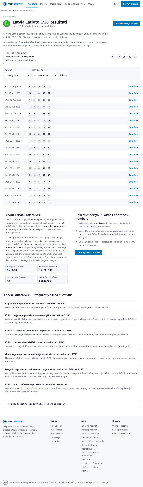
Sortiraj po (37, 70)
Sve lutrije (54, 441)
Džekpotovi (56, 4)
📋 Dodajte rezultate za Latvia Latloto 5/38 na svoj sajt (36, 403)
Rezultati (32, 4)
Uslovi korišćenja (120, 425)
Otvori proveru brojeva (89, 252)
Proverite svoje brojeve (127, 23)
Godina (8, 70)
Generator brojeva (89, 445)
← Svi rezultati (9, 16)
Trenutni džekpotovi (90, 437)
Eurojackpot (55, 437)
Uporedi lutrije (88, 448)
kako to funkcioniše (75, 4)
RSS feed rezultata (89, 467)
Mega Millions (56, 433)
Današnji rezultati (89, 429)
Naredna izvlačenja (90, 433)
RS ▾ (116, 4)
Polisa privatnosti (120, 429)
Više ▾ (91, 4)
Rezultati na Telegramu (91, 463)
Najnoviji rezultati (89, 425)
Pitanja (84, 470)
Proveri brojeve (130, 4)
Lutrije (43, 4)
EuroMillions (56, 425)
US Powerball (56, 429)
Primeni (63, 75)
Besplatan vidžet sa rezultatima (90, 454)
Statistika (85, 459)
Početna (3, 10)
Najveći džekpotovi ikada (92, 441)
